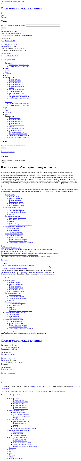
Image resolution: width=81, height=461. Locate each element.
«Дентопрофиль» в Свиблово (19, 66)
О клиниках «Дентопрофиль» (19, 65)
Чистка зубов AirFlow (16, 237)
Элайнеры (12, 223)
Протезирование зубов (16, 93)
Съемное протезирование (17, 212)
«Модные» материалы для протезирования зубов (17, 265)
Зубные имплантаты (15, 232)
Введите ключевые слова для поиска (13, 25)
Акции (3, 15)
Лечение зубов (10, 195)
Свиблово (5, 46)
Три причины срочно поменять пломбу (14, 268)
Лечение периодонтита (16, 84)
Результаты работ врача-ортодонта (20, 225)
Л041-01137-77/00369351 (37, 386)
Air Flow (11, 88)
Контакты (8, 73)
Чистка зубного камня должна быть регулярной (17, 251)
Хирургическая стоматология (19, 97)
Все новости (5, 277)
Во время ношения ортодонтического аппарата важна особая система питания (27, 272)
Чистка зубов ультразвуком (18, 239)
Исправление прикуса (16, 89)
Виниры (11, 214)
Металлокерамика (15, 209)
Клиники (4, 17)
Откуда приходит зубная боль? (11, 248)
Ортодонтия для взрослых (17, 218)
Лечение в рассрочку (8, 152)
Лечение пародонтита (16, 82)
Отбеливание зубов (15, 91)
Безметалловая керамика (17, 211)
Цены (7, 70)
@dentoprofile (35, 189)
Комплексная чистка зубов (18, 241)
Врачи (7, 68)
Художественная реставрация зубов (21, 242)
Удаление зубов (14, 228)
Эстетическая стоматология (14, 234)
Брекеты (11, 221)
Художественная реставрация (19, 98)
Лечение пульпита (15, 81)
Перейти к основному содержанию (12, 1)
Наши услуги (9, 77)
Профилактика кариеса (16, 198)
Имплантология (14, 230)
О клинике (8, 63)
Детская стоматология (16, 86)
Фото (6, 72)
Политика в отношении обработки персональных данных (20, 391)
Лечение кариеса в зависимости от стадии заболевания (19, 255)
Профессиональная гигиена (18, 95)
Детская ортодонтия (15, 219)
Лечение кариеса (14, 79)
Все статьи (4, 260)
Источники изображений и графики (53, 391)
